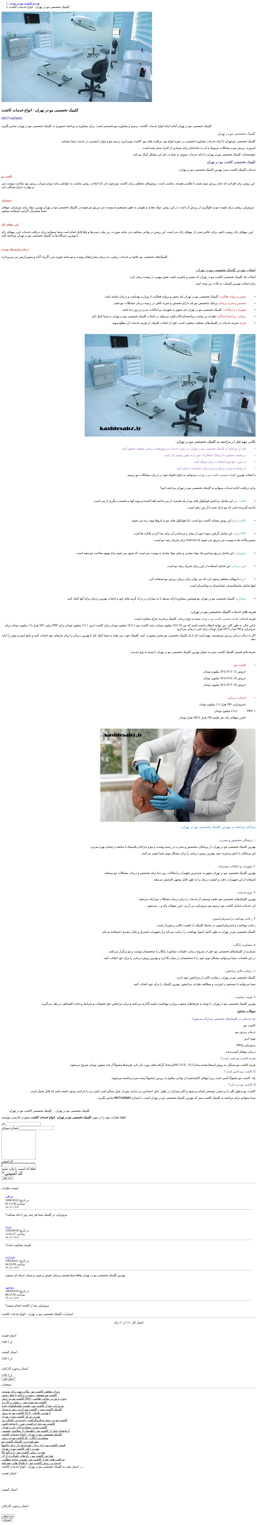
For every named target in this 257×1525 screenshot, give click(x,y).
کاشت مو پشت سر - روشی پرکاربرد (24, 1402)
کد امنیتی (7, 1161)
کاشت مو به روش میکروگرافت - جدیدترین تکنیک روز (34, 1420)
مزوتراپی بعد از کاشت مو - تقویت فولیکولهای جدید (33, 1405)
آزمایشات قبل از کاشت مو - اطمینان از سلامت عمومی (36, 1430)
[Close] (81, 1467)
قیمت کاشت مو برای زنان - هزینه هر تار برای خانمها (33, 1445)
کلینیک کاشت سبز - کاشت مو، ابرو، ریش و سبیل (32, 1409)
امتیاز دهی (8, 1378)
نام (3, 1123)
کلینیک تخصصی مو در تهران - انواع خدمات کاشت (32, 1434)
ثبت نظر (7, 1177)
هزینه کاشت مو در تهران (24, 3)
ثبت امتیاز (8, 1516)
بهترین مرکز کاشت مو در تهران (21, 1416)
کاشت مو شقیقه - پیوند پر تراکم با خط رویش (29, 1395)
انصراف (7, 1520)
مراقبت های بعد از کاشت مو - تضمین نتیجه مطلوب (33, 1459)
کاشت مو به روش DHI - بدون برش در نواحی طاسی (34, 1398)
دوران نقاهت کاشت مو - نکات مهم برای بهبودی (31, 1391)
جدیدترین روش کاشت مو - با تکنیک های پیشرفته (31, 1463)
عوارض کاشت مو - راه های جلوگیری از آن (28, 1455)
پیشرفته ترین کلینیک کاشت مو (20, 1441)
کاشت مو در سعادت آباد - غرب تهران (24, 1427)
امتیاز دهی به (40, 1466)
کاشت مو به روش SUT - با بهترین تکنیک (26, 1413)
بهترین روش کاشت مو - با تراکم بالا (23, 1452)
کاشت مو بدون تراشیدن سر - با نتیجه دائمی (28, 1423)
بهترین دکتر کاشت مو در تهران (20, 1448)
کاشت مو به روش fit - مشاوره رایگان (25, 1438)
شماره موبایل (10, 1127)
